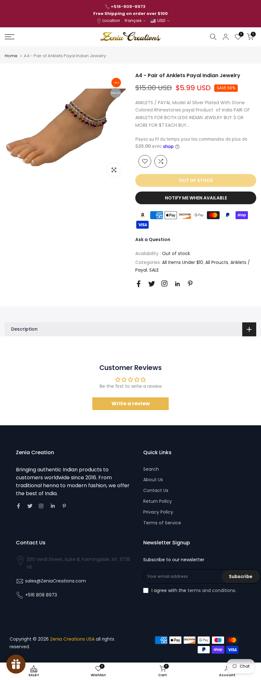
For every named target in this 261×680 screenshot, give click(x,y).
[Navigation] (43, 36)
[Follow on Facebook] (138, 283)
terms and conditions (211, 590)
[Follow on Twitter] (151, 283)
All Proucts (216, 262)
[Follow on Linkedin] (177, 283)
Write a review (130, 403)
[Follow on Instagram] (164, 283)
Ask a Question (152, 239)
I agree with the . (194, 590)
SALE (154, 270)
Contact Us (155, 490)
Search (151, 469)
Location (111, 20)
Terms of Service (162, 523)
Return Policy (157, 501)
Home (11, 56)
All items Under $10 (182, 262)
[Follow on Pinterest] (190, 283)
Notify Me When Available (196, 198)
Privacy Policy (158, 512)
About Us (153, 479)
